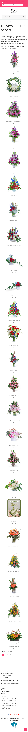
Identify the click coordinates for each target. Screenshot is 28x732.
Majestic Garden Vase (14, 146)
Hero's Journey (14, 370)
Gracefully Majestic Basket (14, 121)
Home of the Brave (14, 221)
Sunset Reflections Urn (14, 621)
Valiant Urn (14, 196)
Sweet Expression (14, 71)
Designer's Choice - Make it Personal (14, 520)
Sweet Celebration (14, 445)
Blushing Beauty (14, 495)
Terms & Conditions (5, 691)
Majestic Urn (14, 171)
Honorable (14, 295)
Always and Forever (14, 420)
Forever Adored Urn (14, 395)
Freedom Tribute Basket (14, 246)
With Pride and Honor (14, 345)
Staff (2, 689)
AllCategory (8, 21)
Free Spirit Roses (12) (14, 547)
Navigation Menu (7, 17)
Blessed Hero (14, 270)
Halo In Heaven (14, 96)
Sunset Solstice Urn (14, 572)
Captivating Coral (14, 597)
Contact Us (3, 693)
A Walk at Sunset (14, 646)
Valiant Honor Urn (14, 320)
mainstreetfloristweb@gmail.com (10, 680)
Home (2, 21)
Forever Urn (14, 470)
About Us (3, 688)
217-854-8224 (6, 677)
